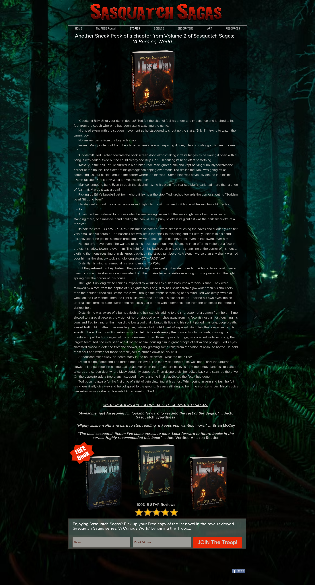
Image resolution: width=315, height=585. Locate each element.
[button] (159, 29)
